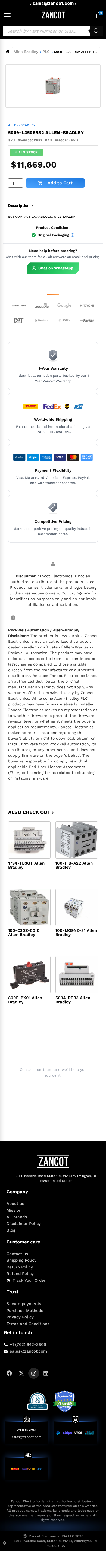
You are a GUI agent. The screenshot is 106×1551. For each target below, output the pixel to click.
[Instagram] (33, 1373)
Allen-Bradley (22, 125)
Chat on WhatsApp (55, 268)
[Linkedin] (45, 1373)
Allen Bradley (26, 51)
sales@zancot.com (26, 1437)
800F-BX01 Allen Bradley (25, 999)
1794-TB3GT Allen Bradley (26, 865)
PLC (46, 51)
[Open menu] (7, 15)
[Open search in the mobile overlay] (53, 31)
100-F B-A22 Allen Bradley (74, 865)
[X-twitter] (21, 1373)
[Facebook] (9, 1373)
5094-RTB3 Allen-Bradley (73, 999)
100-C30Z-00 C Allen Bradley (23, 932)
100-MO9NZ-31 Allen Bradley (76, 932)
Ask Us (49, 1089)
